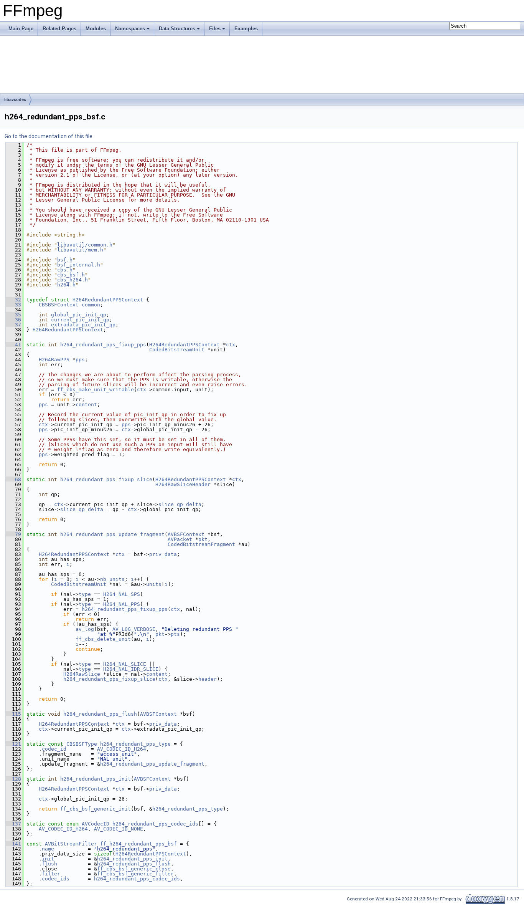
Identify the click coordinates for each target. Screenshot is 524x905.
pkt (203, 539)
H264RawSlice (81, 674)
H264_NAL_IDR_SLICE (130, 669)
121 (13, 744)
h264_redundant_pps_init (95, 779)
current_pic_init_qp (80, 320)
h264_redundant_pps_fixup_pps (103, 344)
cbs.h (65, 270)
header (207, 679)
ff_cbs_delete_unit (103, 639)
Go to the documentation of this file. (49, 136)
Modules (96, 28)
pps (80, 359)
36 (13, 320)
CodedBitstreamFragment (201, 544)
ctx (230, 344)
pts (175, 634)
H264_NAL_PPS (121, 604)
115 (13, 714)
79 (13, 534)
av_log (85, 629)
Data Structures (177, 28)
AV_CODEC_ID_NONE (118, 829)
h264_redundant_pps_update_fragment (112, 534)
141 (13, 844)
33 (13, 305)
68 (13, 479)
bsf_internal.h (78, 265)
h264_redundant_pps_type (135, 744)
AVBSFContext (186, 534)
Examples (246, 28)
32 (13, 300)
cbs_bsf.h (71, 275)
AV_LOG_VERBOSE (133, 629)
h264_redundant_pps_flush (100, 714)
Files (215, 28)
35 (13, 315)
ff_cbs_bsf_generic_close (134, 869)
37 (13, 325)
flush (49, 864)
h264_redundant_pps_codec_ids (155, 824)
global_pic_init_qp (78, 315)
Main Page (20, 28)
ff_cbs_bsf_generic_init (95, 809)
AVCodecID (95, 824)
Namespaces (130, 28)
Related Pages (59, 28)
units (153, 584)
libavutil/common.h (84, 245)
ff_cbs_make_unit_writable (95, 389)
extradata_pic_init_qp (83, 325)
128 (13, 779)
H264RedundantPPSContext (108, 300)
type (85, 594)
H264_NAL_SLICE (124, 664)
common (91, 305)
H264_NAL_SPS (121, 594)
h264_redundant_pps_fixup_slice (106, 479)
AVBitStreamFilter (71, 844)
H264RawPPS (54, 359)
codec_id (54, 749)
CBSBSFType (81, 744)
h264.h (66, 285)
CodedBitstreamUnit (176, 349)
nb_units (112, 579)
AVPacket (180, 539)
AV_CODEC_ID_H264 (121, 749)
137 (13, 824)
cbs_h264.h (72, 280)
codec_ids (55, 879)
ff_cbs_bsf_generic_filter (135, 874)
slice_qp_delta (179, 504)
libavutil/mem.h (80, 250)
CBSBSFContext (59, 305)
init (48, 859)
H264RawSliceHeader (183, 484)
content (86, 404)
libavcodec (15, 99)
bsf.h (65, 260)
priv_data (163, 554)
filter (51, 874)
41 (13, 344)
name (48, 849)
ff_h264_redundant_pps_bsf (138, 844)
